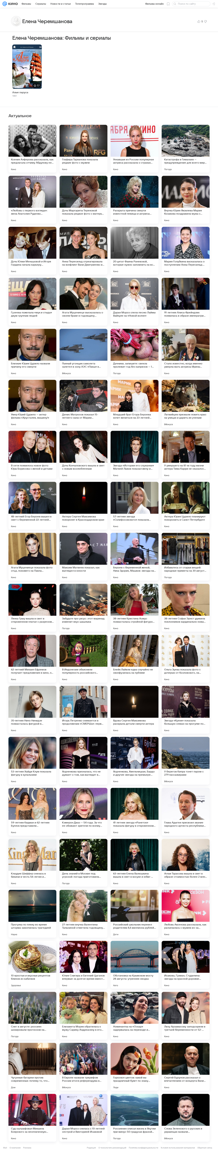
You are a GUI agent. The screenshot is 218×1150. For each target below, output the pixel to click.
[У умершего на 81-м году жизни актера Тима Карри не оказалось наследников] (186, 455)
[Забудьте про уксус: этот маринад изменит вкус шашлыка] (83, 608)
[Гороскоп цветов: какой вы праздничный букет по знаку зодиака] (134, 1067)
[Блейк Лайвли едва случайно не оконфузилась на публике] (134, 659)
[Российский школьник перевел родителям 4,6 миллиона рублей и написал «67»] (134, 914)
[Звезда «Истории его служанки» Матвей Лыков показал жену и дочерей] (134, 455)
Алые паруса (20, 92)
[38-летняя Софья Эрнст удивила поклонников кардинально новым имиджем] (186, 608)
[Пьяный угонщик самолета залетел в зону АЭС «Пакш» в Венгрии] (83, 353)
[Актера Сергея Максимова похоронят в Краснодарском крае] (83, 506)
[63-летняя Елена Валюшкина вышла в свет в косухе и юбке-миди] (134, 863)
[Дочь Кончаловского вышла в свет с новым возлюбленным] (83, 455)
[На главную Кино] (12, 4)
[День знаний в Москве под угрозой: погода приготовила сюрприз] (83, 863)
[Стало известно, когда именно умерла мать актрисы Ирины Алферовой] (186, 353)
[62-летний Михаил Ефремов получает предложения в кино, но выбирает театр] (32, 659)
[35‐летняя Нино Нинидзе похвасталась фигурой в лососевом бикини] (32, 710)
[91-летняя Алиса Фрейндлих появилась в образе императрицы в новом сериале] (186, 302)
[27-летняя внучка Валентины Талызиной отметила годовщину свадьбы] (83, 914)
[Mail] (5, 4)
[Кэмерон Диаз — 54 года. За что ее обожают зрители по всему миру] (83, 812)
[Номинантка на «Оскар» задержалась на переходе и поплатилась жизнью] (134, 1016)
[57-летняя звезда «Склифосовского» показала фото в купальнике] (134, 506)
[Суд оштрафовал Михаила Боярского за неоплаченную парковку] (32, 1118)
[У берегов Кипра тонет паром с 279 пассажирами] (186, 761)
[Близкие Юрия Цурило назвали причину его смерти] (32, 353)
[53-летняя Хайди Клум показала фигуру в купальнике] (32, 761)
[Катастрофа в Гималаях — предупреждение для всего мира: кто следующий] (186, 149)
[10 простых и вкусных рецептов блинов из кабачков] (32, 965)
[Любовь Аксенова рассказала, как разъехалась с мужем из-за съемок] (186, 914)
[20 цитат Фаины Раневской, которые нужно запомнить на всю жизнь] (134, 251)
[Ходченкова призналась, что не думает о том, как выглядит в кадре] (83, 761)
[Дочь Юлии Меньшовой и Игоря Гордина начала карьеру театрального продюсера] (32, 251)
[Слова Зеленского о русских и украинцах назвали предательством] (186, 1118)
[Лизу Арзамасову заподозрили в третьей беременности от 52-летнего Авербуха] (186, 1016)
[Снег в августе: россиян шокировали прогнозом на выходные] (32, 1016)
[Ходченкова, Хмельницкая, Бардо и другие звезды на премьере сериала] (134, 761)
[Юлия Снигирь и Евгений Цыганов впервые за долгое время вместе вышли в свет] (83, 965)
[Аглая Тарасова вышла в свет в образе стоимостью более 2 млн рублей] (186, 863)
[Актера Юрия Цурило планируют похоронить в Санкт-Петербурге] (186, 506)
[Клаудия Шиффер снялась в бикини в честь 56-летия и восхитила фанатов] (32, 863)
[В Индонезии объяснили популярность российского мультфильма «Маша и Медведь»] (83, 659)
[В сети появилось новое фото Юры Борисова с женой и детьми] (32, 455)
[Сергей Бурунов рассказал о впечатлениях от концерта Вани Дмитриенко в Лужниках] (186, 1067)
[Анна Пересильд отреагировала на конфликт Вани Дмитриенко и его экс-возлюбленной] (83, 251)
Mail (5, 1147)
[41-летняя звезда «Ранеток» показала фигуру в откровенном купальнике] (134, 812)
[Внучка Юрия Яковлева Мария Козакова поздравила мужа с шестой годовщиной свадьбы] (186, 200)
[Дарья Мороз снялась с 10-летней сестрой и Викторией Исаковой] (83, 1118)
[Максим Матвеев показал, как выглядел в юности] (83, 557)
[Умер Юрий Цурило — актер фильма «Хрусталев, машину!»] (32, 404)
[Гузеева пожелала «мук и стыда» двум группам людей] (32, 302)
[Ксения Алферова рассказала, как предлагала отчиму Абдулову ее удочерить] (32, 149)
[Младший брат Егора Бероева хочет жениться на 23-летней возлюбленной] (134, 404)
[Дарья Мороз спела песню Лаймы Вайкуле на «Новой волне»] (134, 302)
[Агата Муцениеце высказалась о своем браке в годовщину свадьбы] (83, 302)
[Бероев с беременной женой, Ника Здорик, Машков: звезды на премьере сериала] (134, 557)
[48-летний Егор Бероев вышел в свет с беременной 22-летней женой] (32, 506)
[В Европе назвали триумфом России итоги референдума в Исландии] (83, 1067)
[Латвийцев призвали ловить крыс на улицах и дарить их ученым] (186, 404)
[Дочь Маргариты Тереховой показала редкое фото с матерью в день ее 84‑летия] (83, 200)
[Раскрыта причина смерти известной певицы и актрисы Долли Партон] (134, 200)
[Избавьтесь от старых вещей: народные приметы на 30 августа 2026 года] (186, 557)
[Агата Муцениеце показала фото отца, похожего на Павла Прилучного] (32, 557)
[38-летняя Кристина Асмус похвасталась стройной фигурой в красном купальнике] (134, 608)
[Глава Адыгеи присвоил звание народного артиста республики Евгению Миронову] (186, 812)
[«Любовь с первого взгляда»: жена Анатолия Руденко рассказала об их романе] (32, 200)
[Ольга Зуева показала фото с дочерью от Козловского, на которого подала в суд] (186, 659)
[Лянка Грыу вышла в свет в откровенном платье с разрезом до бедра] (32, 608)
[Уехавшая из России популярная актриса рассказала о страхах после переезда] (134, 149)
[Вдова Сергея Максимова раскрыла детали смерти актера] (134, 710)
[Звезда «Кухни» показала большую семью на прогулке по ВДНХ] (186, 710)
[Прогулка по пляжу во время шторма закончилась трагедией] (32, 914)
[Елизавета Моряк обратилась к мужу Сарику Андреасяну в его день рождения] (83, 1016)
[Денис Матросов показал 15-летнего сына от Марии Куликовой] (83, 404)
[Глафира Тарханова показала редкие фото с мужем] (83, 149)
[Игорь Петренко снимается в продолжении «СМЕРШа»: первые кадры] (83, 710)
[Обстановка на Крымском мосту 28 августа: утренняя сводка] (134, 965)
